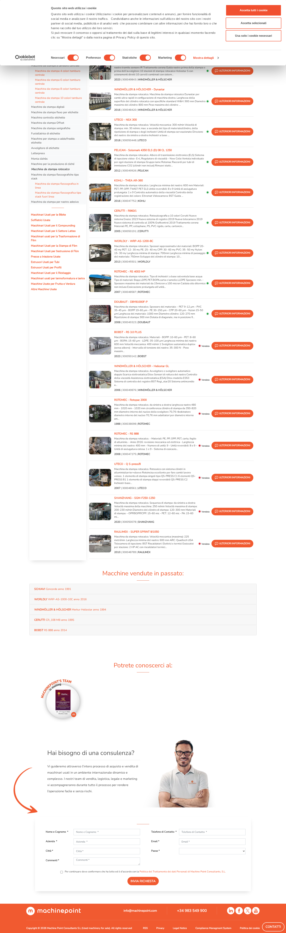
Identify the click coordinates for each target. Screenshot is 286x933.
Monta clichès (39, 159)
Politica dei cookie (250, 928)
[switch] (109, 58)
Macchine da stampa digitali (47, 107)
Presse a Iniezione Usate (45, 256)
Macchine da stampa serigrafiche (50, 128)
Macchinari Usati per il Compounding (53, 225)
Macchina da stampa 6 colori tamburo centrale (57, 82)
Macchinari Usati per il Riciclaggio (51, 273)
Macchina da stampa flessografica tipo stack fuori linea (58, 194)
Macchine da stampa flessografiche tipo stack (55, 176)
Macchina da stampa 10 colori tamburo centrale (58, 100)
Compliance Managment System (213, 928)
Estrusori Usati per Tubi (45, 262)
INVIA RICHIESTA (143, 881)
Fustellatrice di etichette (45, 133)
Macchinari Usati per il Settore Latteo (53, 231)
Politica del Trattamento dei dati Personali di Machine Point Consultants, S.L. (182, 871)
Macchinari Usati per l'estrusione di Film (55, 251)
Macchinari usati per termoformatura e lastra (58, 278)
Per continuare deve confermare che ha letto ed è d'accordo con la (145, 871)
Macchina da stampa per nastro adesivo (55, 202)
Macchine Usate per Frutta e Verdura (53, 284)
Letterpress (38, 153)
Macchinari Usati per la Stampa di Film (54, 246)
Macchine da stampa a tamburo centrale (55, 65)
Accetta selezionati (253, 23)
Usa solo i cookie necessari (253, 35)
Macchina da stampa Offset (47, 123)
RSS (145, 928)
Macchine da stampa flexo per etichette (54, 112)
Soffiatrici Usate (40, 220)
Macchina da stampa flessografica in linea (57, 186)
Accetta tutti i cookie (254, 10)
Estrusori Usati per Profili (46, 267)
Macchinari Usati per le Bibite (48, 215)
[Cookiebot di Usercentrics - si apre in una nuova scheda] (25, 58)
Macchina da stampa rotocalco (50, 169)
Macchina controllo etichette (48, 117)
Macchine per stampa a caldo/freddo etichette (53, 140)
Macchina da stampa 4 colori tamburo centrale (57, 73)
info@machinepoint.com (140, 911)
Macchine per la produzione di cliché (52, 164)
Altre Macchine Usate (44, 289)
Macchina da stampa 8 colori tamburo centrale (57, 91)
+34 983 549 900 (192, 910)
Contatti (273, 927)
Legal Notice (180, 928)
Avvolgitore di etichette (45, 148)
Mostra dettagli (203, 57)
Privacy (160, 928)
